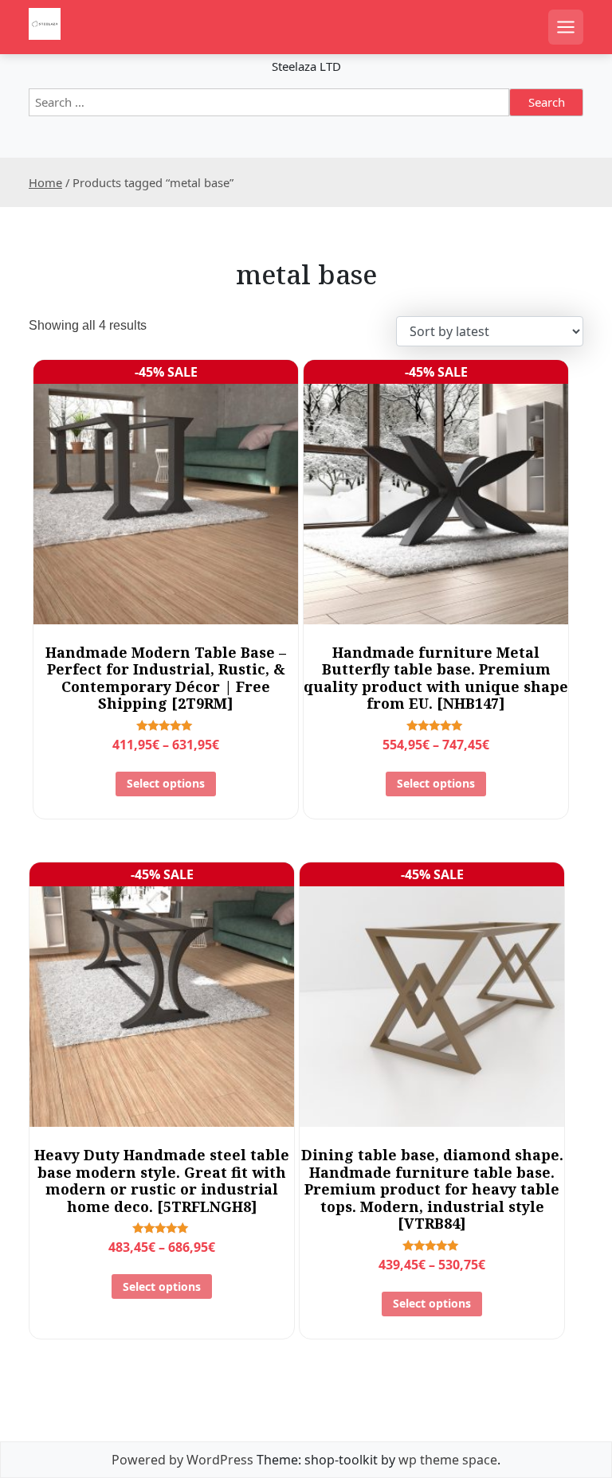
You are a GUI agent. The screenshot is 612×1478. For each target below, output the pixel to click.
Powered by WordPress (182, 1459)
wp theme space (447, 1459)
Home (45, 182)
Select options (166, 783)
